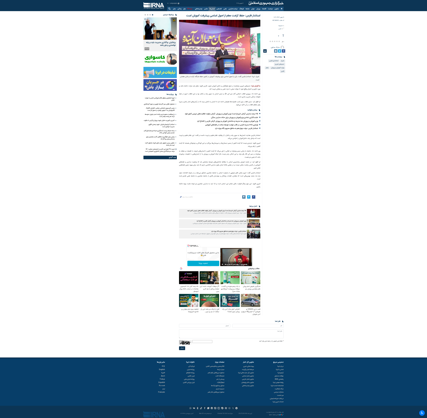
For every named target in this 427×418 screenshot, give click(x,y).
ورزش (258, 9)
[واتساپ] (190, 408)
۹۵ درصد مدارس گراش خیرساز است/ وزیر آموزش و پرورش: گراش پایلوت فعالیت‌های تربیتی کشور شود (221, 113)
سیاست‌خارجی (233, 9)
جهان (253, 9)
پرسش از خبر (220, 379)
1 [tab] (152, 14)
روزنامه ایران (191, 369)
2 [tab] (150, 14)
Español (161, 382)
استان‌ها (212, 9)
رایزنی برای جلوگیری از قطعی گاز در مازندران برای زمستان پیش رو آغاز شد (160, 138)
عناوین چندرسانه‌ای (248, 385)
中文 (163, 366)
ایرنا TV (189, 9)
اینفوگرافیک (220, 382)
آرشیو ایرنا (281, 372)
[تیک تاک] (201, 408)
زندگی (179, 9)
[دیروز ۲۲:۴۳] (160, 28)
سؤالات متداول (279, 376)
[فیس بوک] (204, 408)
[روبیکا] (229, 408)
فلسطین (219, 9)
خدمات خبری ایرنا (278, 402)
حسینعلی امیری (279, 64)
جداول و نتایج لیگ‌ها (217, 385)
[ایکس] (233, 408)
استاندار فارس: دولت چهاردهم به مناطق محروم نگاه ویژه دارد (236, 128)
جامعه (247, 9)
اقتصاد (264, 9)
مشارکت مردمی (279, 392)
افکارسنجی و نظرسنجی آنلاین (215, 366)
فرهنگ (241, 9)
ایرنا (266, 3)
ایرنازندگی (191, 366)
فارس (279, 29)
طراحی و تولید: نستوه (274, 415)
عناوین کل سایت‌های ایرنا (246, 372)
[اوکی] (197, 408)
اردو (163, 389)
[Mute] (225, 264)
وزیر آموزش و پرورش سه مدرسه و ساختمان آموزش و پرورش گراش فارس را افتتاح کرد (227, 121)
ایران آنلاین (191, 376)
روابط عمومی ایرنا (278, 382)
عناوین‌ (277, 9)
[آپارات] (225, 408)
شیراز (282, 61)
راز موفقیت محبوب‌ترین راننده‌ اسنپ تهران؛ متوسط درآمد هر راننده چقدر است (160, 115)
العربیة (163, 372)
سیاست (270, 9)
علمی (225, 9)
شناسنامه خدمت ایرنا (277, 385)
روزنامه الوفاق (190, 372)
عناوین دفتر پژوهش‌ (247, 382)
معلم (267, 68)
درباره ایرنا (280, 366)
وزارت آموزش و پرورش (277, 68)
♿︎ (422, 413)
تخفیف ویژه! (203, 263)
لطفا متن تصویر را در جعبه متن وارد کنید (271, 341)
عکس (206, 9)
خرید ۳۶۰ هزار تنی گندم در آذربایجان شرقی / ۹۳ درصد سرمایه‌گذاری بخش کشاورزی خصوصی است (160, 150)
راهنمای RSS (279, 379)
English (162, 369)
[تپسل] (188, 246)
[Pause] (222, 264)
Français (161, 392)
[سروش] (211, 408)
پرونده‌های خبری (248, 366)
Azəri (163, 376)
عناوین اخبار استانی (248, 376)
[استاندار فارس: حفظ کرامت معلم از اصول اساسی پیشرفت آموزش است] (219, 47)
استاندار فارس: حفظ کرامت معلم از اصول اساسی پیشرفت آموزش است (223, 15)
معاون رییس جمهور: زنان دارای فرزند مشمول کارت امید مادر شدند (160, 144)
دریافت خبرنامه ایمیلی (277, 398)
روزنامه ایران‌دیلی (189, 379)
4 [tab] (145, 14)
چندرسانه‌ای (198, 9)
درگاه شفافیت (279, 389)
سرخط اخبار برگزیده (248, 369)
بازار (184, 9)
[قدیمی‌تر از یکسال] (253, 213)
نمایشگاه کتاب (220, 376)
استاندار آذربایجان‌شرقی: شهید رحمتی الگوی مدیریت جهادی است (161, 125)
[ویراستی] (208, 408)
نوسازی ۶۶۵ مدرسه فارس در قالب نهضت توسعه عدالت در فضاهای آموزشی (231, 124)
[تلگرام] (236, 408)
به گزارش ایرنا (256, 86)
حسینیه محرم (220, 389)
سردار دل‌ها (220, 369)
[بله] (222, 408)
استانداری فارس (273, 61)
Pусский (162, 385)
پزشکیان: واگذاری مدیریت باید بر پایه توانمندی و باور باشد (161, 44)
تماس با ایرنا (280, 369)
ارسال (182, 348)
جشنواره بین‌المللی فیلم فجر (216, 372)
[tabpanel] (160, 34)
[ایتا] (215, 408)
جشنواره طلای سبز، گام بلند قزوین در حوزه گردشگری (159, 104)
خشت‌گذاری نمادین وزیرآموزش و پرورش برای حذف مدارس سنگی (234, 117)
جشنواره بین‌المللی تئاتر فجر (216, 392)
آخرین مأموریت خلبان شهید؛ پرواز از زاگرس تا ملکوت (159, 120)
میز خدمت (280, 395)
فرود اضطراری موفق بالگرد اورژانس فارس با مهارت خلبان (160, 99)
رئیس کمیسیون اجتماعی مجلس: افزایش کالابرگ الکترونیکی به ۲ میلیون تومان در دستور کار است (160, 109)
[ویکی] (193, 408)
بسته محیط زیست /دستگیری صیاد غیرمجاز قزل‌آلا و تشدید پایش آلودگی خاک (159, 132)
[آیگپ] (218, 408)
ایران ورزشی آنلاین (189, 382)
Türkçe (162, 379)
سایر (174, 9)
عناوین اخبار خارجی (248, 379)
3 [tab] (147, 14)
